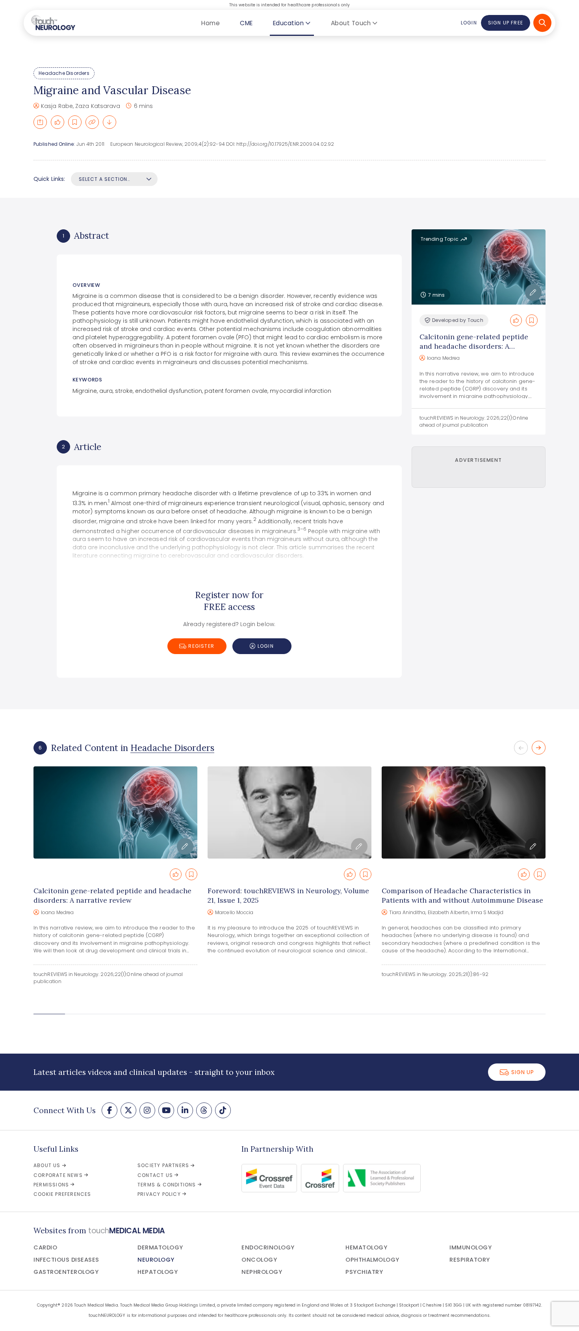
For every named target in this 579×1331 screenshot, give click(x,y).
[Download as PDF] (109, 122)
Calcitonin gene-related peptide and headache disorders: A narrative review (473, 346)
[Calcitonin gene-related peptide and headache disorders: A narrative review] (115, 812)
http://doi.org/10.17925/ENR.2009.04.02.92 (285, 144)
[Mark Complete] (57, 122)
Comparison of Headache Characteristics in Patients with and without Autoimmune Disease (462, 895)
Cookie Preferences (62, 1194)
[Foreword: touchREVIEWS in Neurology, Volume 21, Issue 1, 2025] (289, 812)
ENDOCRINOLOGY (268, 1247)
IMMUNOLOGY (470, 1247)
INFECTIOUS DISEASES (66, 1260)
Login (469, 22)
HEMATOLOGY (366, 1247)
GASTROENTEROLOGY (65, 1272)
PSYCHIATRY (364, 1272)
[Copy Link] (92, 122)
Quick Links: (49, 179)
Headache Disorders (64, 73)
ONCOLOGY (259, 1260)
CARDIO (45, 1247)
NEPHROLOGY (261, 1272)
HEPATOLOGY (157, 1272)
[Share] (40, 122)
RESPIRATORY (469, 1260)
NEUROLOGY (155, 1260)
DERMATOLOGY (160, 1247)
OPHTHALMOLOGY (372, 1260)
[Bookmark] (75, 122)
